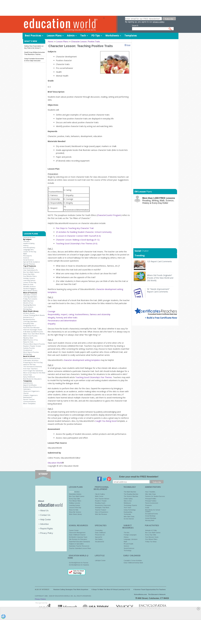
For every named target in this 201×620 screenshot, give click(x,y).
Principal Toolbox (150, 501)
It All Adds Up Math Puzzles (33, 332)
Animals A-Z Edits (151, 530)
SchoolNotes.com (140, 594)
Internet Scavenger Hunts (32, 330)
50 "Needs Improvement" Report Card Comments (158, 290)
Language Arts (28, 249)
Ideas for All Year (29, 364)
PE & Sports (27, 256)
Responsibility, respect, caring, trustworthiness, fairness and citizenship (79, 314)
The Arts (26, 241)
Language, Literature (130, 539)
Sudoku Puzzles (29, 348)
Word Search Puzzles (31, 352)
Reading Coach (100, 503)
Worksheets (112, 35)
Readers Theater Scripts (32, 346)
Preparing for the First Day (33, 362)
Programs (148, 505)
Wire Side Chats (129, 516)
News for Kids (28, 284)
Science (26, 258)
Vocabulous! (27, 350)
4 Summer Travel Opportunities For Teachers (149, 589)
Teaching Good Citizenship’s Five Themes (93, 377)
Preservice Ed (99, 535)
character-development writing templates (82, 360)
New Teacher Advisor (102, 498)
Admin (71, 35)
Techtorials (127, 514)
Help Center (45, 519)
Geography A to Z (29, 325)
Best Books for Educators (32, 379)
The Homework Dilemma (32, 366)
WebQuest (127, 503)
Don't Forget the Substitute (33, 371)
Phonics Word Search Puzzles (34, 344)
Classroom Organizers (31, 391)
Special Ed (98, 537)
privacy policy (158, 22)
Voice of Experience (101, 512)
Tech (83, 35)
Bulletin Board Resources (32, 387)
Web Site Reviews (101, 514)
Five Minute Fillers (30, 276)
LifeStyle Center (100, 560)
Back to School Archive (31, 358)
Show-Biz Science (75, 512)
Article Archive (28, 268)
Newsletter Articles (75, 494)
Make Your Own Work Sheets (34, 334)
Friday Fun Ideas (151, 541)
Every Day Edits (28, 274)
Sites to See (128, 501)
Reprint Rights (46, 528)
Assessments (28, 383)
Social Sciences (129, 548)
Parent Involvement (151, 503)
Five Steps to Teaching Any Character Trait (75, 228)
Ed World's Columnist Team (78, 537)
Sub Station (99, 539)
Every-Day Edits (74, 498)
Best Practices (33, 35)
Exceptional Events (151, 514)
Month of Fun (28, 303)
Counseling (98, 530)
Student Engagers (29, 288)
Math (25, 254)
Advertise (44, 524)
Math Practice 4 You (30, 340)
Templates (130, 35)
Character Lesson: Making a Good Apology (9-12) (78, 239)
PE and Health (128, 544)
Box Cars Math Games (31, 272)
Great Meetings (150, 516)
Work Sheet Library (30, 291)
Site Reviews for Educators (78, 539)
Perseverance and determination (62, 320)
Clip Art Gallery (100, 494)
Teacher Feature (100, 510)
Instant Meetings (150, 518)
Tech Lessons (28, 307)
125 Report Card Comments (159, 261)
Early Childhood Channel (77, 535)
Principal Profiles (150, 498)
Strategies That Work (102, 507)
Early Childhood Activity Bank (133, 562)
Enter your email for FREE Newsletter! (138, 477)
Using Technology (130, 510)
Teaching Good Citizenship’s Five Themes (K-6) (76, 243)
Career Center (74, 530)
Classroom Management (77, 532)
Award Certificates (30, 385)
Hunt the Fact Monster (31, 327)
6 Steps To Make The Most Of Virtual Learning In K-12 (111, 589)
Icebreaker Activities (30, 360)
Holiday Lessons (29, 278)
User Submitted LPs (30, 270)
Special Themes (29, 264)
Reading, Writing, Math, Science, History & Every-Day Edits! (158, 200)
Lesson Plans (54, 35)
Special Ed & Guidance (31, 262)
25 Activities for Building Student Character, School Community (84, 232)
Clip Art (26, 393)
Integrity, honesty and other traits (62, 317)
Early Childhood (29, 377)
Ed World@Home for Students (79, 565)
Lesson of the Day (29, 252)
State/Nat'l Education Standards (79, 541)
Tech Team (127, 507)
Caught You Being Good (105, 421)
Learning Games (29, 280)
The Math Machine (130, 492)
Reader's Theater (101, 501)
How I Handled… (150, 492)
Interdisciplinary (29, 247)
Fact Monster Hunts (151, 537)
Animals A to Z (28, 317)
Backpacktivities (29, 319)
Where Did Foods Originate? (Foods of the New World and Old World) (160, 278)
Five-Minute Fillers (75, 501)
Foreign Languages (130, 535)
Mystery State (28, 338)
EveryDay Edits (28, 323)
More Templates (29, 403)
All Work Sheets (29, 313)
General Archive (29, 237)
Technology (127, 550)
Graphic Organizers (30, 395)
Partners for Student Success (155, 496)
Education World (55, 462)
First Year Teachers (30, 369)
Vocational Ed (99, 541)
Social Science (28, 260)
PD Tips (95, 35)
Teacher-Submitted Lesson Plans (80, 548)
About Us (44, 510)
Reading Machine (29, 305)
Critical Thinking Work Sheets (34, 315)
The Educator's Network (156, 594)
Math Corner (99, 496)
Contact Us (45, 515)
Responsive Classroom (103, 505)
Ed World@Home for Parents (78, 562)
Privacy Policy (46, 533)
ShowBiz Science (29, 286)
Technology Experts (130, 505)
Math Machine (28, 301)
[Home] (63, 24)
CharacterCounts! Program (109, 215)
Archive (76, 492)
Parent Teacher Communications (29, 400)
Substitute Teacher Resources (79, 546)
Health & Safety (29, 243)
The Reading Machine (131, 494)
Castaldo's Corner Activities (133, 560)
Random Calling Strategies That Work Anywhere (70, 589)
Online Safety (128, 498)
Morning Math (149, 520)
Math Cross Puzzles (30, 336)
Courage (51, 311)
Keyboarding (128, 512)
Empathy (52, 323)
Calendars (26, 389)
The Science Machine (131, 496)
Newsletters (27, 397)
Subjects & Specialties (76, 544)
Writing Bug (27, 309)
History (25, 245)
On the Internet (129, 519)
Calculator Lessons (30, 295)
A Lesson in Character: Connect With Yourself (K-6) (78, 236)
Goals (147, 507)
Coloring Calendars (30, 297)
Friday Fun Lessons (30, 299)
